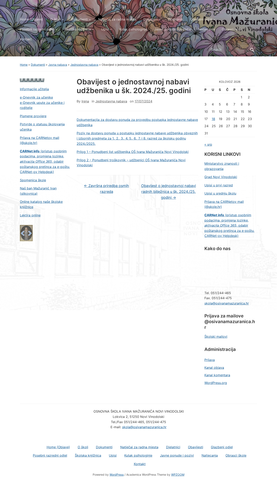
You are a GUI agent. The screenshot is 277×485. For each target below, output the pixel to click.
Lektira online (30, 215)
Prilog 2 (83, 160)
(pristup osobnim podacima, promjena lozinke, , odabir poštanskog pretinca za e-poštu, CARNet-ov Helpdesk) (45, 161)
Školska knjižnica (77, 29)
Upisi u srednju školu (220, 193)
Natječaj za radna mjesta (117, 19)
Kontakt (26, 39)
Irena (85, 101)
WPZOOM (177, 474)
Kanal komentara (217, 375)
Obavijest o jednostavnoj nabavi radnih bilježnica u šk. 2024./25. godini (168, 192)
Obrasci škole (232, 29)
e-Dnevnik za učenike (36, 97)
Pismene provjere (33, 116)
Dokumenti (79, 19)
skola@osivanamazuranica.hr (226, 303)
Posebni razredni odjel (37, 29)
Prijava (209, 360)
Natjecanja (207, 29)
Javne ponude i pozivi (171, 29)
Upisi (105, 29)
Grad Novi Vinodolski (220, 177)
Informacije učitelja (34, 89)
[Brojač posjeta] (32, 80)
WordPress (117, 474)
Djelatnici (150, 19)
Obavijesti (175, 19)
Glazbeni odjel (201, 19)
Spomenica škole (33, 180)
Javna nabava (57, 64)
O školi (55, 19)
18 (213, 119)
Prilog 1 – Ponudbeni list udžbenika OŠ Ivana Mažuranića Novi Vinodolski (133, 152)
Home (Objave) (31, 19)
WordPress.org (215, 383)
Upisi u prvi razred (218, 185)
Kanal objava (214, 368)
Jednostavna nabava (84, 64)
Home (24, 64)
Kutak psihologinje (133, 29)
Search (252, 50)
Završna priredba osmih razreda (106, 189)
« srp (208, 144)
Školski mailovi (215, 336)
